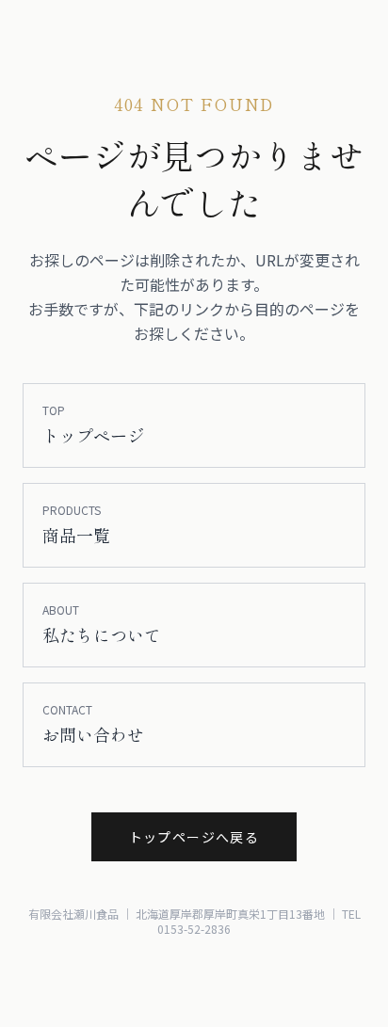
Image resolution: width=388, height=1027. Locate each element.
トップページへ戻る (194, 836)
